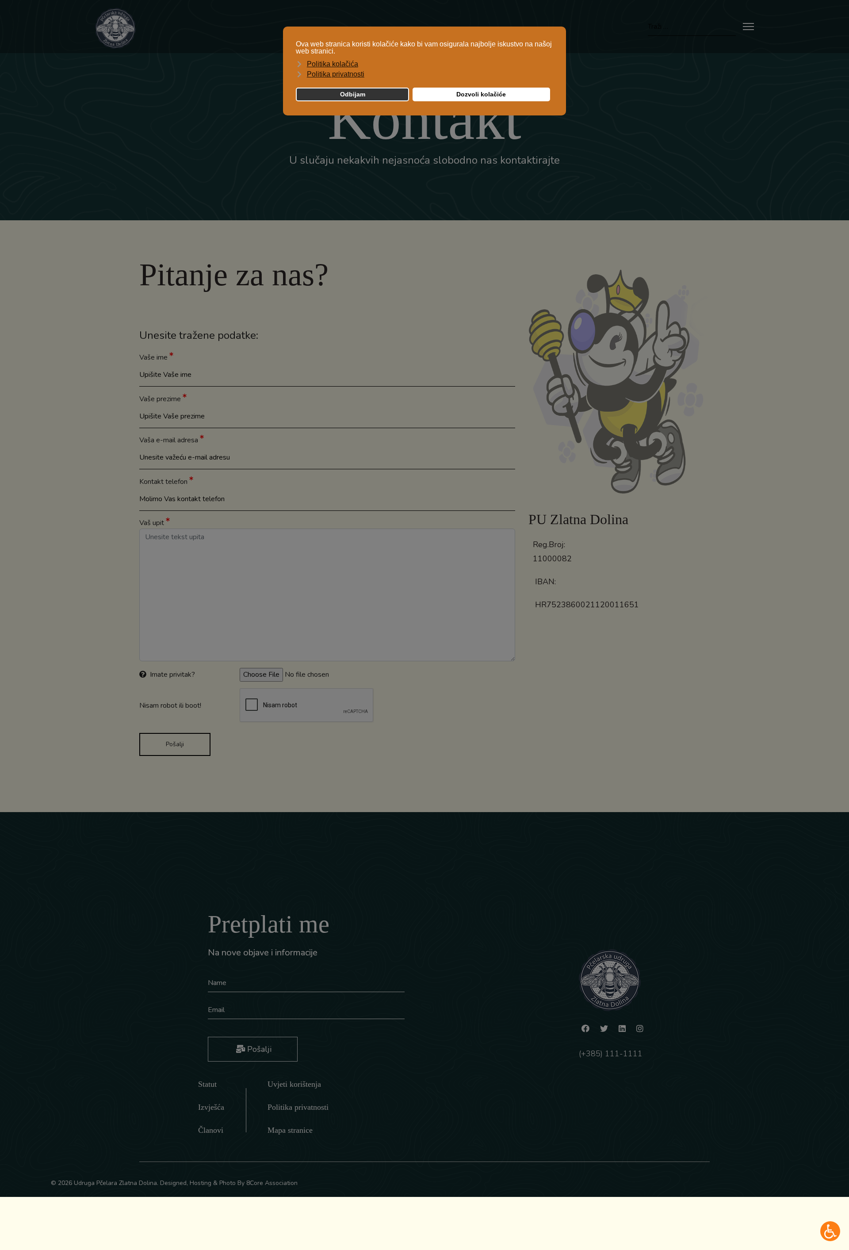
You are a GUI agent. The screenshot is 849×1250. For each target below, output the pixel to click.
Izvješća (211, 1107)
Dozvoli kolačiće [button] (481, 94)
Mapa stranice (290, 1130)
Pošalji (258, 1049)
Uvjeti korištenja (294, 1084)
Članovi (210, 1130)
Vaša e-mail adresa (169, 440)
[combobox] (692, 27)
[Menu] (748, 26)
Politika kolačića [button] (332, 64)
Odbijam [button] (352, 94)
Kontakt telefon (164, 482)
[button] (830, 1231)
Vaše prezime (161, 399)
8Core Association (272, 1183)
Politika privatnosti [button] (335, 74)
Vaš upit (152, 523)
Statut (207, 1084)
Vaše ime (154, 357)
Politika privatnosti (298, 1107)
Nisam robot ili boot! (170, 705)
